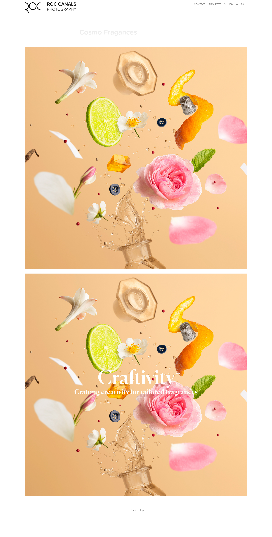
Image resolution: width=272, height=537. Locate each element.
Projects (215, 4)
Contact (199, 4)
